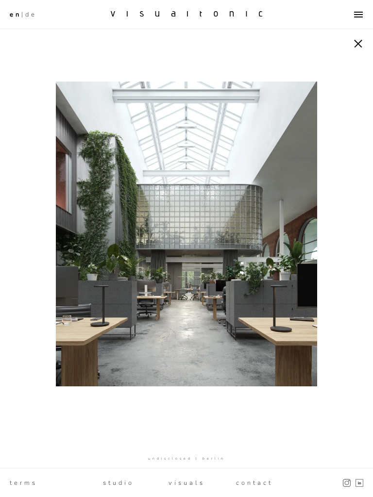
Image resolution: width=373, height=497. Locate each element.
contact (254, 483)
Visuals (187, 483)
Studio (118, 483)
